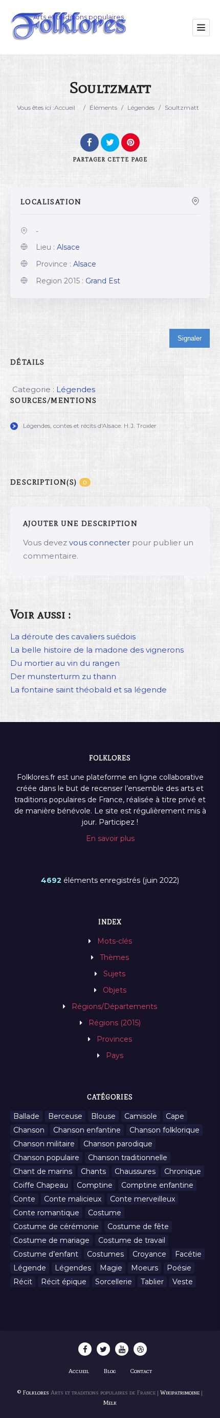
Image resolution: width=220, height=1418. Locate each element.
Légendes (141, 107)
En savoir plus (110, 838)
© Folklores (33, 1392)
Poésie (179, 1267)
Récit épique (63, 1281)
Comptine (95, 1185)
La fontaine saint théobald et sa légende (88, 689)
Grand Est (102, 280)
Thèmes (114, 957)
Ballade (26, 1116)
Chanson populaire (46, 1157)
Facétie (188, 1254)
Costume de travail (131, 1240)
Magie (111, 1267)
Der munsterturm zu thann (63, 676)
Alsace (68, 247)
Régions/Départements (114, 1006)
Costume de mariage (51, 1240)
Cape (175, 1116)
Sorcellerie (113, 1281)
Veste (182, 1281)
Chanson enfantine (87, 1130)
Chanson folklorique (164, 1130)
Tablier (152, 1281)
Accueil (64, 107)
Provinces (114, 1039)
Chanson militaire (44, 1143)
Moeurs (144, 1267)
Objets (114, 990)
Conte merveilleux (142, 1199)
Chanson (29, 1130)
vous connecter (99, 542)
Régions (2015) (115, 1022)
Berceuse (65, 1116)
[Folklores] (69, 27)
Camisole (140, 1116)
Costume (104, 1212)
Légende (29, 1267)
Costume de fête (138, 1226)
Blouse (103, 1116)
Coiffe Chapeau (40, 1185)
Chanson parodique (117, 1143)
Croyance (149, 1254)
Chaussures (135, 1171)
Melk (110, 1402)
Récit (22, 1281)
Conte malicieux (72, 1199)
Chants (93, 1171)
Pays (114, 1055)
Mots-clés (114, 941)
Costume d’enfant (45, 1254)
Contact (141, 1371)
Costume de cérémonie (56, 1226)
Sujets (114, 973)
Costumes (105, 1254)
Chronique (182, 1171)
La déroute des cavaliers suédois (73, 636)
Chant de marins (42, 1171)
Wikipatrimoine (180, 1392)
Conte (24, 1199)
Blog (109, 1371)
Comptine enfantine (157, 1185)
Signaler (190, 338)
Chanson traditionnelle (127, 1157)
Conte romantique (46, 1212)
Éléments (103, 107)
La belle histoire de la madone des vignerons (97, 650)
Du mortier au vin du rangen (65, 663)
